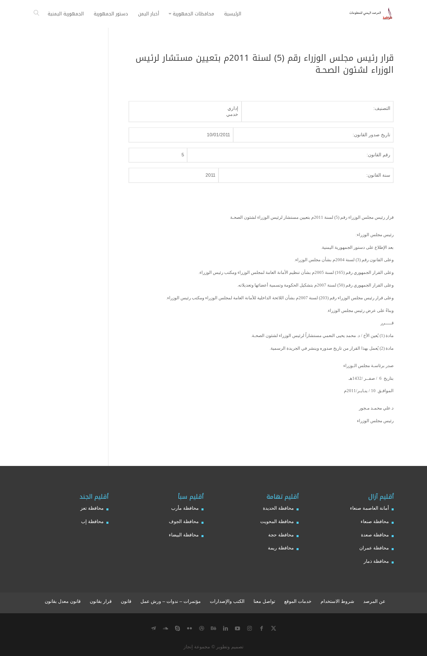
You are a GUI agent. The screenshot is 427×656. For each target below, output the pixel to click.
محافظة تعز (92, 508)
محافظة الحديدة (278, 508)
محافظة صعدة (375, 534)
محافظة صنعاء (375, 521)
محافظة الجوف (184, 521)
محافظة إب (92, 521)
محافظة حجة (281, 534)
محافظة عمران (374, 547)
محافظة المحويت (277, 521)
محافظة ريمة (281, 547)
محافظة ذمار (376, 561)
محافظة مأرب (185, 508)
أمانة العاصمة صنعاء (369, 508)
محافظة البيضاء (184, 534)
